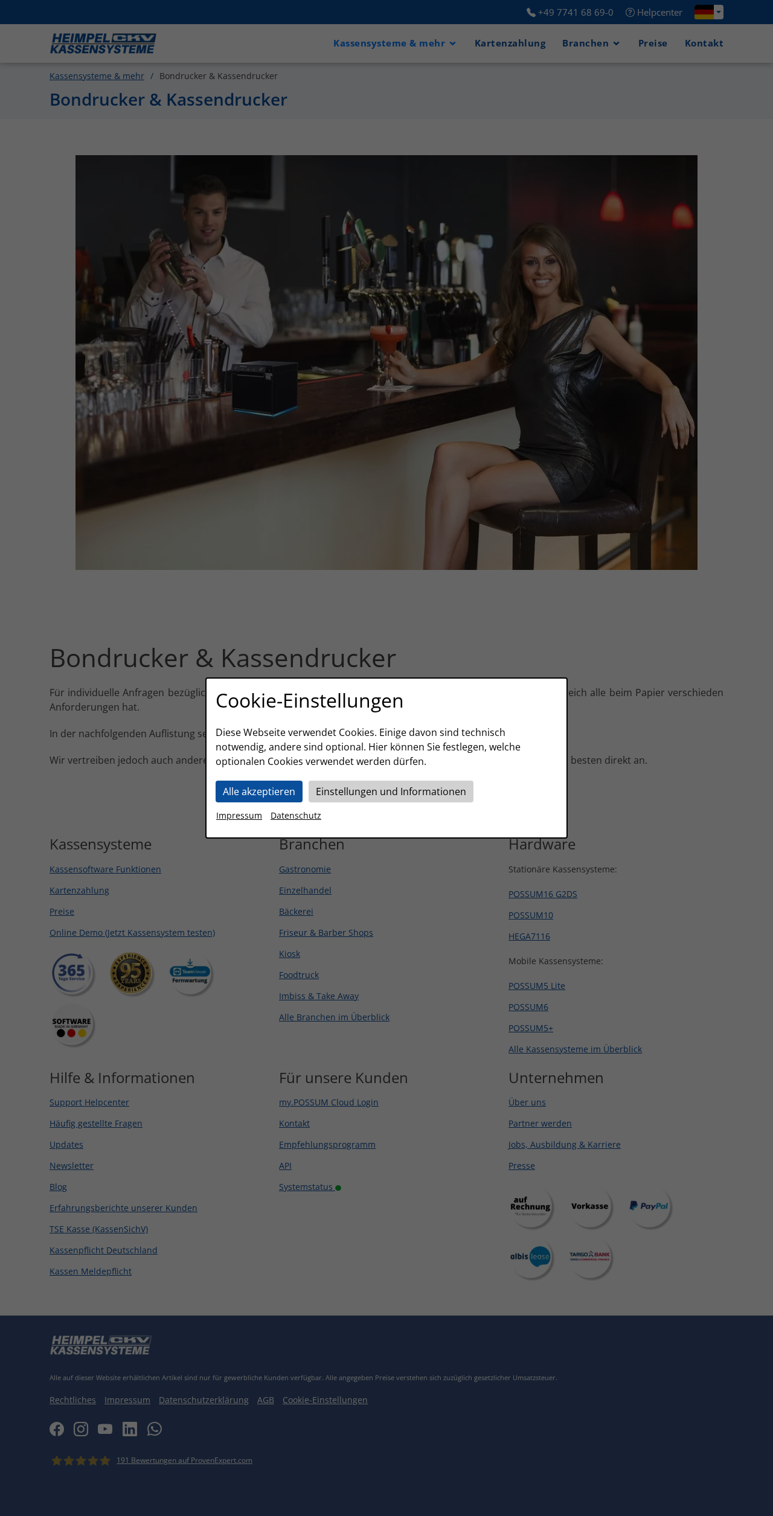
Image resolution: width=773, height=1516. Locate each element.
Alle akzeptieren (259, 791)
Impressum (239, 815)
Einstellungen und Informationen (391, 791)
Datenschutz (296, 815)
